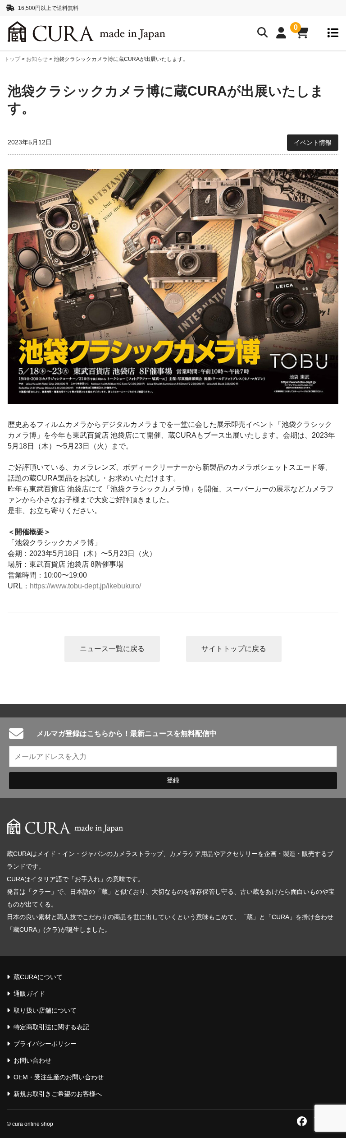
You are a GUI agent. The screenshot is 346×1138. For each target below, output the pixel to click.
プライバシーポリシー (45, 1043)
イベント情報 (313, 142)
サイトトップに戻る (233, 648)
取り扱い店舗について (45, 1010)
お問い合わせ (32, 1060)
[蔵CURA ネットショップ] (67, 33)
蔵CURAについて (38, 977)
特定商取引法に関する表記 (51, 1027)
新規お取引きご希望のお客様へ (58, 1093)
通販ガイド (29, 993)
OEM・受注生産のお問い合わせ (59, 1077)
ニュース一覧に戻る (112, 648)
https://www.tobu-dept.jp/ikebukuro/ (85, 586)
